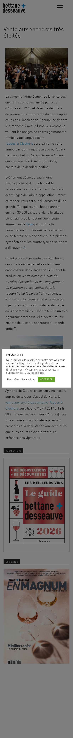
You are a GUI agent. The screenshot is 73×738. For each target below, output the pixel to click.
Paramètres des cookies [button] (21, 379)
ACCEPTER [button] (46, 379)
